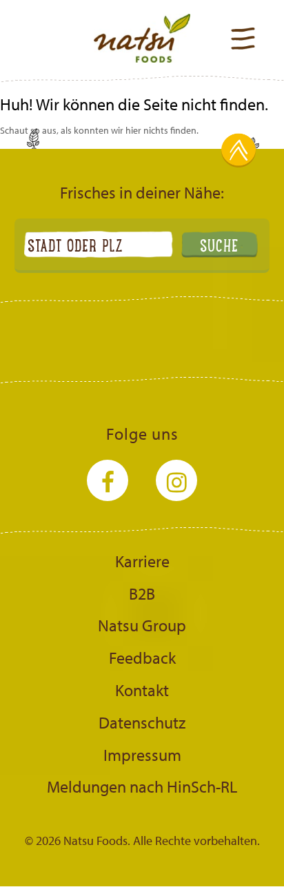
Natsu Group (142, 625)
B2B (142, 593)
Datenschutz (142, 722)
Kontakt (142, 690)
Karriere (142, 561)
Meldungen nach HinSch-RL (142, 786)
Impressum (142, 754)
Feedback (142, 657)
